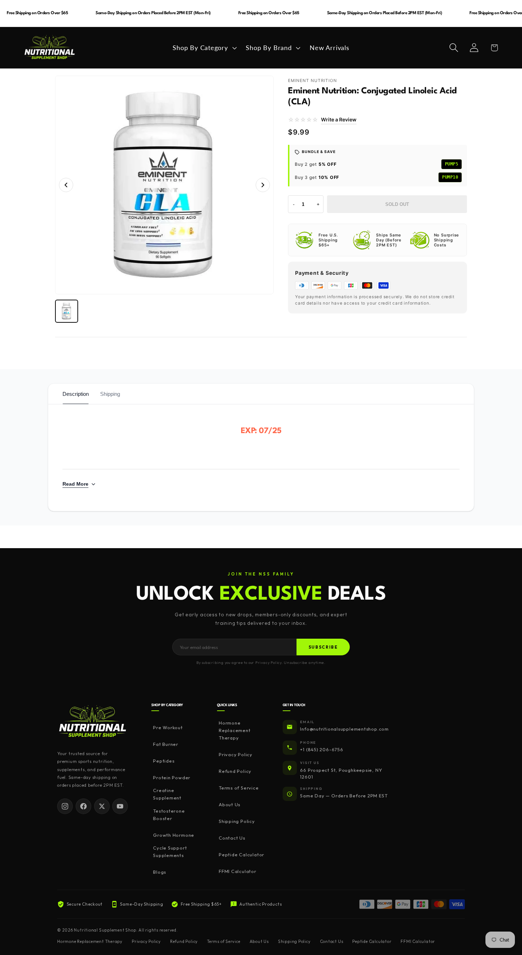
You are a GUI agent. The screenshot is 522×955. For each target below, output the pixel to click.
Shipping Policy (237, 821)
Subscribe (323, 647)
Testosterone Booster (169, 814)
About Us (229, 804)
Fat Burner (165, 744)
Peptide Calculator (241, 854)
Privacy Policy (235, 754)
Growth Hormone (173, 835)
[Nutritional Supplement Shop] (92, 722)
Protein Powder (171, 777)
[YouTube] (120, 806)
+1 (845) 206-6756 (321, 749)
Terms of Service (239, 788)
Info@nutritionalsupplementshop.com (344, 729)
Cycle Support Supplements (170, 851)
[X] (102, 806)
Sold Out (397, 204)
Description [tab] (75, 394)
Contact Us (232, 838)
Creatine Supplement (167, 794)
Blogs (159, 872)
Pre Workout (168, 727)
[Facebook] (83, 806)
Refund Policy (235, 771)
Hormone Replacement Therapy (235, 730)
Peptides (163, 761)
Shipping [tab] (110, 394)
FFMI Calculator (237, 871)
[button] (203, 47)
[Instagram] (65, 806)
